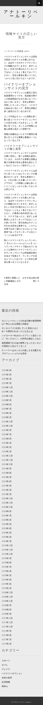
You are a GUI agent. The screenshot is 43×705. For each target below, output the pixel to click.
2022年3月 (7, 447)
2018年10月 (7, 601)
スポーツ (6, 660)
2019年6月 (7, 571)
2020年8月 (7, 511)
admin (26, 51)
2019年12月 (7, 545)
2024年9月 (7, 400)
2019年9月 (7, 558)
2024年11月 (7, 391)
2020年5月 (7, 524)
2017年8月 (7, 635)
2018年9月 (7, 605)
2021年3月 (7, 485)
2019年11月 (7, 549)
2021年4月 (7, 481)
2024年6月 (7, 413)
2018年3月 (7, 614)
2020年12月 (7, 498)
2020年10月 (7, 507)
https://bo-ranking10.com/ (19, 243)
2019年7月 (7, 567)
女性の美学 (7, 677)
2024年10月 (7, 396)
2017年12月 (7, 618)
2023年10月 (7, 426)
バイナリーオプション (12, 673)
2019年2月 (7, 588)
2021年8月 (7, 473)
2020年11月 (7, 502)
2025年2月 (7, 379)
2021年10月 (7, 464)
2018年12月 (7, 592)
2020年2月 (7, 537)
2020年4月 (7, 528)
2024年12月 (7, 387)
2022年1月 (7, 451)
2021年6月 (7, 477)
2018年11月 (7, 596)
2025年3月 (7, 374)
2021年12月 (7, 455)
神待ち (5, 686)
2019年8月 (7, 562)
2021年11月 (7, 460)
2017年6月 (7, 643)
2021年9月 (7, 468)
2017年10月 (7, 626)
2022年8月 (7, 438)
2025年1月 (7, 383)
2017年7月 (7, 639)
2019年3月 (7, 584)
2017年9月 (7, 631)
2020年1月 (7, 541)
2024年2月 (7, 417)
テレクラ (6, 669)
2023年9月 (7, 430)
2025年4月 (7, 370)
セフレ (5, 665)
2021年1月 (7, 494)
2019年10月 (7, 554)
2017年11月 (7, 622)
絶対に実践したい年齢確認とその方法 (12, 280)
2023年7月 (7, 434)
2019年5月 (7, 575)
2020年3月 (7, 532)
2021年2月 (7, 490)
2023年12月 (7, 421)
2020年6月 (7, 520)
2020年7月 (7, 515)
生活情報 (6, 682)
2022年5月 (7, 443)
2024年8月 (7, 404)
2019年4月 (7, 579)
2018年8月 (7, 609)
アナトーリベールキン (21, 13)
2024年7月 (7, 408)
